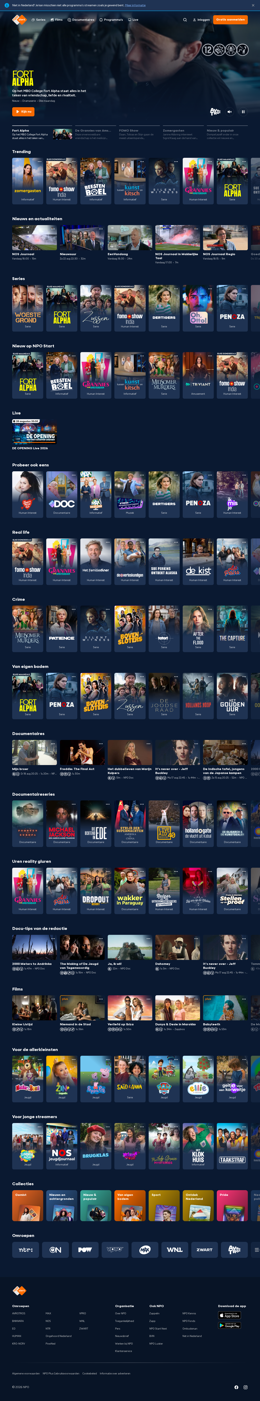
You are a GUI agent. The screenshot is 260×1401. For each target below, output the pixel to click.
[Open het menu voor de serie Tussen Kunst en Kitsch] (142, 161)
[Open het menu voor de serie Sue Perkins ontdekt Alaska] (176, 542)
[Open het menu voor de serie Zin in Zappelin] (73, 1059)
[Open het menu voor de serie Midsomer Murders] (176, 356)
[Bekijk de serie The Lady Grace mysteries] (164, 1146)
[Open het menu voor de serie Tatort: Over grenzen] (176, 609)
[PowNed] (85, 1250)
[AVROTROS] (234, 1250)
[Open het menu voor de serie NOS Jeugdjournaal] (73, 1127)
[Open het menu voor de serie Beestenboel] (107, 161)
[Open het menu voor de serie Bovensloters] (142, 609)
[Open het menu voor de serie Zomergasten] (39, 161)
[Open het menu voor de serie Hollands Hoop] (210, 676)
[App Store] (229, 1315)
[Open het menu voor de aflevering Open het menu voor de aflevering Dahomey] (196, 938)
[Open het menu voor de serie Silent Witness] (176, 161)
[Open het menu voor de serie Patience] (73, 609)
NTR (48, 1328)
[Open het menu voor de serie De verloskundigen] (142, 542)
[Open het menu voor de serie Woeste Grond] (39, 289)
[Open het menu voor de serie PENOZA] (244, 289)
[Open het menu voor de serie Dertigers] (176, 289)
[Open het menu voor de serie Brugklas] (107, 1127)
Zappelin (154, 1313)
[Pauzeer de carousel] (243, 111)
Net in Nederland (192, 1336)
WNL (82, 1321)
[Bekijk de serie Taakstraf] (232, 1146)
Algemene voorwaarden (26, 1373)
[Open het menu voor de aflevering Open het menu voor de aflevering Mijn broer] (53, 743)
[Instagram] (245, 1388)
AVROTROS (18, 1313)
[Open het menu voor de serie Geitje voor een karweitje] (244, 1059)
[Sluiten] (253, 5)
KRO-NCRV (18, 1343)
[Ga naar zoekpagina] (185, 19)
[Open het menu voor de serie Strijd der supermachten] (142, 804)
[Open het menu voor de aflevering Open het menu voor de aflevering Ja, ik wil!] (148, 938)
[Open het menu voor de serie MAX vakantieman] (107, 475)
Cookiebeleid (89, 1373)
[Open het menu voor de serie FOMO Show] (73, 161)
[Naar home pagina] (19, 20)
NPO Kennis (189, 1313)
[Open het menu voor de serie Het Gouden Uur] (244, 676)
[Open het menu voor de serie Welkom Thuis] (142, 1127)
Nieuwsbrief (122, 1336)
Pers (117, 1328)
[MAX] (145, 1250)
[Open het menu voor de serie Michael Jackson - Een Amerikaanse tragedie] (73, 804)
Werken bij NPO (124, 1343)
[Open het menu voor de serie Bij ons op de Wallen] (210, 871)
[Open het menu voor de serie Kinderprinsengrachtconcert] (142, 475)
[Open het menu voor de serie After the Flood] (210, 609)
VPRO (82, 1313)
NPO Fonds (189, 1321)
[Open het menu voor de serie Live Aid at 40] (176, 804)
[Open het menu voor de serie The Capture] (244, 609)
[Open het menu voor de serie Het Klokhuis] (210, 1127)
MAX (48, 1313)
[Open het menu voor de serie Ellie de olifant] (210, 1059)
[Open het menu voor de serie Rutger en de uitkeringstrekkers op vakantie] (176, 871)
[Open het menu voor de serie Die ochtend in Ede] (107, 804)
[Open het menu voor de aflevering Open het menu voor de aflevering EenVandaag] (148, 229)
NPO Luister (156, 1343)
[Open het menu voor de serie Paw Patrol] (176, 1059)
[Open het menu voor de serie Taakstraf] (244, 1127)
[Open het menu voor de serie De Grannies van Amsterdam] (210, 161)
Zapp (152, 1321)
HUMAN (16, 1336)
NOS (48, 1321)
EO (13, 1328)
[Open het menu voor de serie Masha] (39, 1059)
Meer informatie (135, 5)
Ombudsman (190, 1328)
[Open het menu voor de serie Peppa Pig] (107, 1059)
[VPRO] (115, 1250)
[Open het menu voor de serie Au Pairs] (244, 542)
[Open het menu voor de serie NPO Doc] (73, 475)
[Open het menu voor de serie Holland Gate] (210, 804)
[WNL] (174, 1250)
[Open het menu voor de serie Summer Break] (39, 1127)
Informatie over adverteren (115, 1373)
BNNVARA (18, 1321)
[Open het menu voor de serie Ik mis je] (244, 475)
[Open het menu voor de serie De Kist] (210, 542)
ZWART (83, 1328)
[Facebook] (236, 1388)
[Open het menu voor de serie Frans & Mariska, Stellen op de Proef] (244, 871)
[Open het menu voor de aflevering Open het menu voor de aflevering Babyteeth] (244, 999)
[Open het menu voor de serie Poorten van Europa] (39, 804)
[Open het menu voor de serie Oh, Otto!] (210, 289)
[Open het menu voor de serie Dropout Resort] (107, 871)
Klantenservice (123, 1351)
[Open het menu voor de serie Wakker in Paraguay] (142, 871)
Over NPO (120, 1313)
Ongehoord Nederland (59, 1336)
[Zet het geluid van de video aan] (229, 111)
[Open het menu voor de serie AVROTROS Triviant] (210, 356)
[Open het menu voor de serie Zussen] (107, 289)
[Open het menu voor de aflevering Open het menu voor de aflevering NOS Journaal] (53, 229)
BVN (151, 1336)
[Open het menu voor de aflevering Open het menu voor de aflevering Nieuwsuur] (101, 229)
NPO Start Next (158, 1328)
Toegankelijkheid (124, 1321)
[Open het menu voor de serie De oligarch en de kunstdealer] (244, 804)
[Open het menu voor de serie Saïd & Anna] (142, 1059)
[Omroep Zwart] (204, 1250)
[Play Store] (229, 1325)
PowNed (50, 1343)
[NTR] (25, 1250)
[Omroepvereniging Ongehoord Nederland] (55, 1250)
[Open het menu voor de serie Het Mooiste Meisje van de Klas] (39, 475)
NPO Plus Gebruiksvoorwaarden (61, 1373)
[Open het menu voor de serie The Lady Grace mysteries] (176, 1127)
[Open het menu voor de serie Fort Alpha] (244, 161)
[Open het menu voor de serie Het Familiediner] (107, 542)
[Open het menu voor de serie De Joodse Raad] (176, 676)
